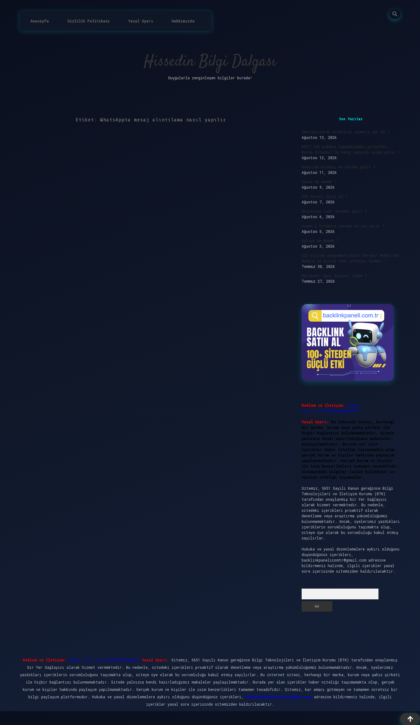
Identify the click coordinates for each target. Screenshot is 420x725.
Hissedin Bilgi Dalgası (210, 62)
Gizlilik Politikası (88, 20)
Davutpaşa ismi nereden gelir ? (334, 211)
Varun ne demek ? (319, 181)
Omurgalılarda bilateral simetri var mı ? (346, 131)
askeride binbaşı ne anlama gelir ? (338, 166)
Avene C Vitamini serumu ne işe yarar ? (343, 225)
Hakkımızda (183, 20)
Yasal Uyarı (140, 20)
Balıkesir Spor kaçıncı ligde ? (334, 275)
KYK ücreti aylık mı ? (324, 196)
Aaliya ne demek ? (320, 240)
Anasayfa (39, 20)
